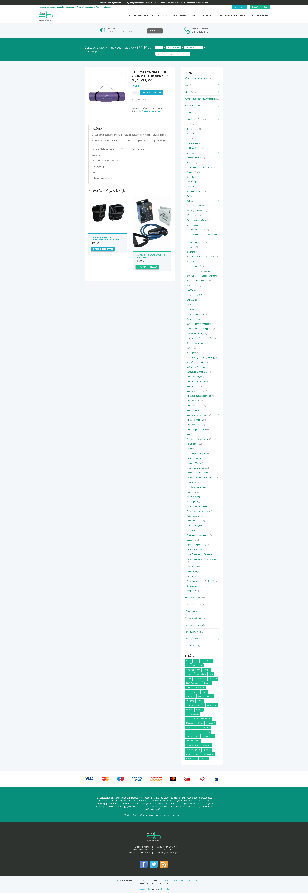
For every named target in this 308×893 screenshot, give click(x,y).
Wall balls (190, 201)
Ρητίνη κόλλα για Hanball (197, 506)
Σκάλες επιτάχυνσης (196, 525)
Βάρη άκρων (192, 215)
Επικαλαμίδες (192, 300)
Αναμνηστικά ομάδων (194, 106)
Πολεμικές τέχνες (192, 736)
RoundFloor (165, 889)
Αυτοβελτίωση (201, 674)
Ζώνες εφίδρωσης (195, 319)
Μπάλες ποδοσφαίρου (196, 415)
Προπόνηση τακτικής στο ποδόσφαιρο (198, 745)
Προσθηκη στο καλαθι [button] (103, 249)
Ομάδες (200, 723)
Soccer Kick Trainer (195, 191)
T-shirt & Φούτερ (192, 645)
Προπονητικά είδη (208, 736)
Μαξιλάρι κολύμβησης (196, 367)
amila (196, 661)
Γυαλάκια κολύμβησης (196, 230)
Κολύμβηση (190, 701)
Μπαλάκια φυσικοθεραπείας (199, 396)
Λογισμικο (162, 16)
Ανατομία (206, 670)
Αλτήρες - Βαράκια (194, 210)
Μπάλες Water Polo (195, 425)
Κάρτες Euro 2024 (192, 611)
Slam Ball (190, 186)
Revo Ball (191, 177)
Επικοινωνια (262, 16)
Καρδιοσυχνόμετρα (195, 343)
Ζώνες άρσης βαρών (196, 314)
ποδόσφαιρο (204, 758)
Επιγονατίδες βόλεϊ (195, 295)
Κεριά (204, 692)
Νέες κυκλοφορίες (192, 714)
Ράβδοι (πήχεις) (193, 497)
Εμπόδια (190, 290)
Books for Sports (206, 661)
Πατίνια (190, 449)
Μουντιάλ (189, 710)
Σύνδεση (265, 7)
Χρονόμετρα (192, 586)
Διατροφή (207, 683)
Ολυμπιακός (190, 723)
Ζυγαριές (190, 309)
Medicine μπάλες (194, 158)
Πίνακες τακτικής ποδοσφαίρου (200, 477)
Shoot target (192, 182)
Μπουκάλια (191, 434)
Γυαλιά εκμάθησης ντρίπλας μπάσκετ (202, 234)
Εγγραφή (255, 7)
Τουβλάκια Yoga (193, 567)
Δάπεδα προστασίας (196, 242)
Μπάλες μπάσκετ (194, 410)
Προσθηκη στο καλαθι (151, 92)
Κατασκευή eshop (144, 889)
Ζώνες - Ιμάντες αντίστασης (199, 324)
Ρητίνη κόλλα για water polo (199, 511)
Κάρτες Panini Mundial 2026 (196, 78)
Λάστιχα (190, 353)
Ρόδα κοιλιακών (194, 516)
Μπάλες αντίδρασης (195, 391)
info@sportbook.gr (169, 852)
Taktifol (190, 196)
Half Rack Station (194, 148)
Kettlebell (190, 153)
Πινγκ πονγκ (192, 482)
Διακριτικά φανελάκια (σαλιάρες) (201, 257)
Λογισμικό (189, 112)
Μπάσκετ (199, 710)
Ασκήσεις (189, 674)
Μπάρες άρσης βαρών (196, 429)
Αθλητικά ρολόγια (194, 206)
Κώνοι (189, 348)
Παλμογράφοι (192, 444)
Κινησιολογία (190, 696)
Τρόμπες (190, 576)
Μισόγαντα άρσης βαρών (197, 372)
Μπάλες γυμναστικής (196, 405)
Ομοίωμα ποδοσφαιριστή (197, 439)
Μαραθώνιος (211, 705)
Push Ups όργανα (194, 172)
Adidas (188, 661)
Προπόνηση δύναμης (192, 741)
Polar (187, 665)
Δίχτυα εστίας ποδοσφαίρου (199, 271)
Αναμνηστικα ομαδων (144, 16)
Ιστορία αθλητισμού (192, 692)
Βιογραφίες (213, 678)
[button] (122, 74)
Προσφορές (207, 750)
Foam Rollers (192, 143)
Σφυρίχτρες (192, 540)
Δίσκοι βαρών (193, 261)
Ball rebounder (193, 129)
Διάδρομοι (191, 247)
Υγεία (196, 754)
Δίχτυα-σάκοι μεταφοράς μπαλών (201, 276)
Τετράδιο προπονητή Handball (200, 554)
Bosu (189, 138)
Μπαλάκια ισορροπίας (196, 381)
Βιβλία (187, 92)
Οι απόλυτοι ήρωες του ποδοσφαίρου (198, 718)
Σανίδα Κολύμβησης (195, 521)
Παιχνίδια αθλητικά (193, 632)
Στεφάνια (191, 530)
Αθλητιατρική (197, 665)
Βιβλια (127, 16)
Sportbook (115, 880)
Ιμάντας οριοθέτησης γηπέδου (200, 338)
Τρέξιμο (188, 754)
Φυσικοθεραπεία (191, 758)
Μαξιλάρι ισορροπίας (196, 362)
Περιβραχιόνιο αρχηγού (197, 453)
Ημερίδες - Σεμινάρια (194, 625)
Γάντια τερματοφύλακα (196, 220)
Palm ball (190, 162)
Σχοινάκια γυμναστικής (196, 545)
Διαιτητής (191, 252)
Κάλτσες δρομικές (193, 604)
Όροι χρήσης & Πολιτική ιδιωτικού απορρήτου (179, 880)
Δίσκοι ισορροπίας (195, 266)
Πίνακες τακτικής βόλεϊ (197, 468)
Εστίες (189, 305)
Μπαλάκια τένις (193, 386)
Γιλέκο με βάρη (193, 225)
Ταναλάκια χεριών (194, 549)
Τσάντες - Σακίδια (192, 639)
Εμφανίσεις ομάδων (193, 598)
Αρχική (159, 47)
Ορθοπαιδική (210, 723)
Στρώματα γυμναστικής (193, 47)
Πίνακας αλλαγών (194, 463)
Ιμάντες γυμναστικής (195, 333)
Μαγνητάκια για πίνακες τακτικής (201, 357)
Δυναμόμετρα (192, 285)
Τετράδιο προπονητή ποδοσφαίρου (202, 559)
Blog (251, 16)
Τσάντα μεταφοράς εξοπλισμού (200, 581)
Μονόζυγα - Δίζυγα (195, 377)
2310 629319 (200, 31)
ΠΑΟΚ (188, 727)
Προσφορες (207, 16)
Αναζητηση (155, 31)
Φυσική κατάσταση (208, 754)
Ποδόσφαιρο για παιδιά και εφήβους (198, 732)
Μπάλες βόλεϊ (193, 401)
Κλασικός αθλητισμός (205, 696)
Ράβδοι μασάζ (193, 501)
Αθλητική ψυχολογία (193, 670)
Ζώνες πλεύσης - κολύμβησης (200, 329)
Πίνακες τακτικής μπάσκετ (198, 473)
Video (187, 85)
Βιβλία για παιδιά (199, 678)
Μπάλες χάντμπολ (195, 420)
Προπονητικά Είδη (173, 47)
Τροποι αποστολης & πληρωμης (231, 16)
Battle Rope (192, 134)
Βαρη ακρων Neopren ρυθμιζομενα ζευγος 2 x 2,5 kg (105, 238)
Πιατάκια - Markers (194, 458)
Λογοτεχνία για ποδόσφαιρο (195, 705)
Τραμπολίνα (192, 571)
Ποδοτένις (191, 492)
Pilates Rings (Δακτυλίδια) (198, 167)
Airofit (189, 124)
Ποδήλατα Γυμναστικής (196, 487)
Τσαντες (195, 16)
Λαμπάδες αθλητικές (194, 618)
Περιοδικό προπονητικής (202, 727)
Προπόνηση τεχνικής (193, 750)
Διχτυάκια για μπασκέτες (197, 281)
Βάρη (211, 674)
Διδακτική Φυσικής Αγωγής (195, 687)
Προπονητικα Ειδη (179, 16)
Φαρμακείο (191, 591)
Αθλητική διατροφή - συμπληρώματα (200, 99)
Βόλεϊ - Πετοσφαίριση (193, 683)
